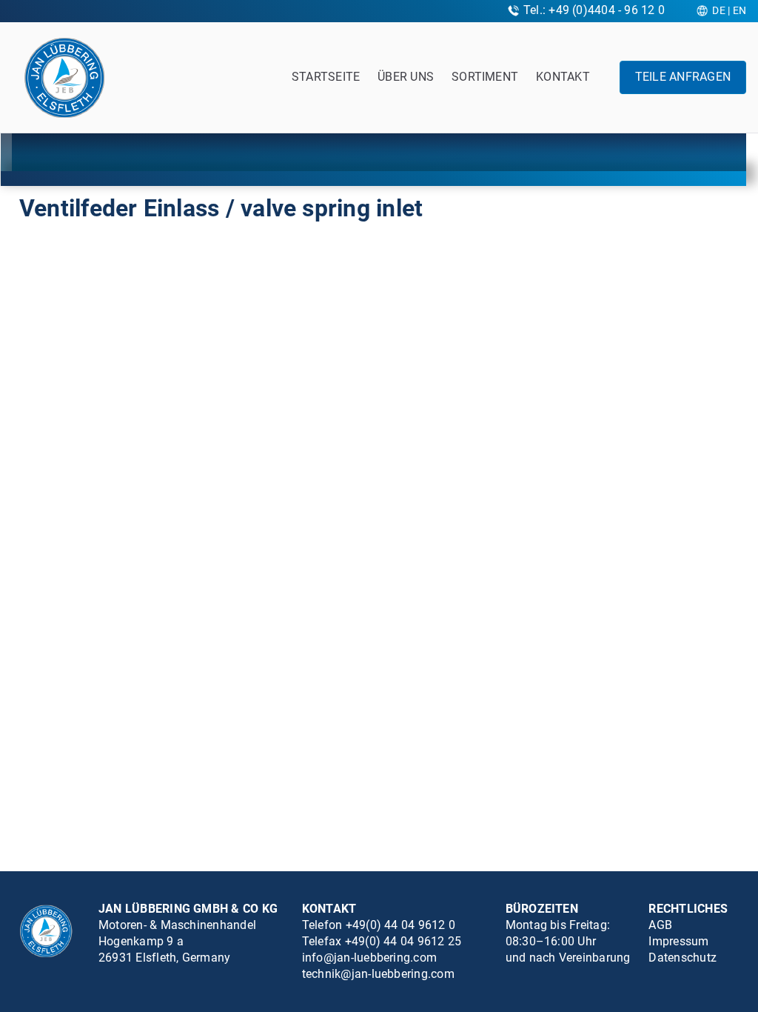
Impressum (678, 941)
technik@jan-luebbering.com (378, 974)
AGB (660, 925)
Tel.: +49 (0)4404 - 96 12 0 (594, 10)
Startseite (326, 77)
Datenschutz (682, 958)
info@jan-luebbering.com (369, 958)
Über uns (406, 77)
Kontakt (563, 77)
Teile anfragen (683, 77)
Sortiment (485, 77)
